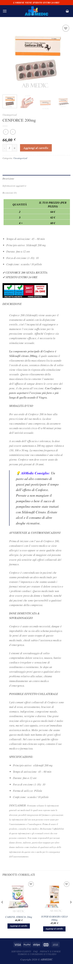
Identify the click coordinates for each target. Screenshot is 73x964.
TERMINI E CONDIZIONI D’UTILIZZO (37, 954)
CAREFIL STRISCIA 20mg (18, 917)
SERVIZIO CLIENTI (21, 951)
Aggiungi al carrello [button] (18, 925)
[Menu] (5, 11)
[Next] (65, 58)
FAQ (35, 951)
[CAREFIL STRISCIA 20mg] (19, 897)
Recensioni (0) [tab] (10, 192)
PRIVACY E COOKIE (50, 951)
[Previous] (8, 58)
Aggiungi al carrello (35, 148)
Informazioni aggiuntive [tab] (14, 185)
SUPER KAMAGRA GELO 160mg (54, 918)
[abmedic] (36, 11)
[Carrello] (67, 11)
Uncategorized (10, 114)
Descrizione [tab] (8, 178)
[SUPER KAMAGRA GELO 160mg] (54, 897)
